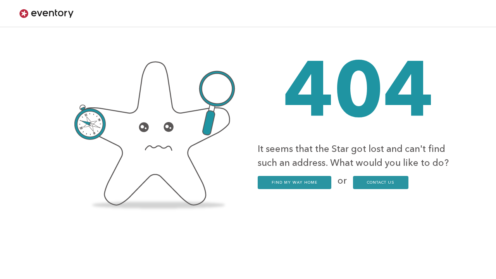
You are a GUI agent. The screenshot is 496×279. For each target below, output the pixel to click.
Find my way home (294, 182)
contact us (380, 182)
